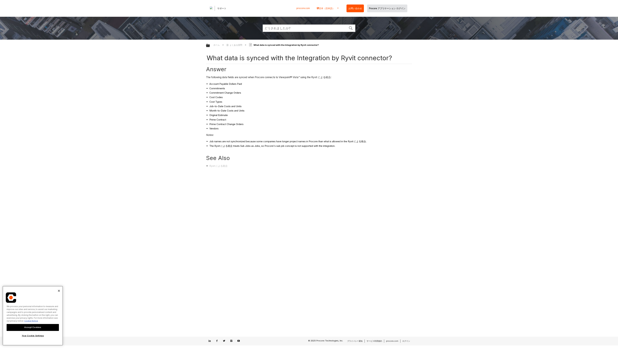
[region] (33, 315)
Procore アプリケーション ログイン (387, 8)
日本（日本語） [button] (327, 8)
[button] (350, 27)
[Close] (58, 290)
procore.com (303, 8)
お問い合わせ (355, 8)
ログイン (406, 341)
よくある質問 (236, 45)
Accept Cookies (32, 327)
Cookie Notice (31, 321)
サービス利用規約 (374, 341)
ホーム (216, 45)
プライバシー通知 (355, 341)
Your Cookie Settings (33, 335)
